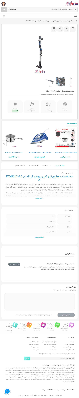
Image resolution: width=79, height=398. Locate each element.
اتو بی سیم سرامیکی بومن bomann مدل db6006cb (38, 152)
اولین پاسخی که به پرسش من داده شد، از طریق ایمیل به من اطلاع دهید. (33, 315)
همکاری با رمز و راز (69, 347)
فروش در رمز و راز (69, 344)
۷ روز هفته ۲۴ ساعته (65, 110)
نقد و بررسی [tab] (58, 165)
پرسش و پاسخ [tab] (19, 165)
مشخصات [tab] (46, 165)
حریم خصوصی (52, 350)
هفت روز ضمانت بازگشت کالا (31, 110)
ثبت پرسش (66, 315)
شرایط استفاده (52, 347)
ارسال (27, 358)
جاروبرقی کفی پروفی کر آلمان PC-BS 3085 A (38, 21)
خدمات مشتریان (51, 337)
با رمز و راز (71, 337)
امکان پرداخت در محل (48, 110)
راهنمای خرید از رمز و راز (32, 337)
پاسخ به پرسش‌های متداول (49, 342)
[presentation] (75, 143)
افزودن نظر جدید (14, 264)
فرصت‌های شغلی (69, 350)
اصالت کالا (14, 110)
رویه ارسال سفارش (34, 344)
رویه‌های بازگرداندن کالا (50, 344)
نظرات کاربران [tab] (33, 165)
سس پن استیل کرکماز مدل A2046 (13, 152)
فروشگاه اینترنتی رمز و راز (68, 21)
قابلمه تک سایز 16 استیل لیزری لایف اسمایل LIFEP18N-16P (62, 152)
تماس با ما (36, 350)
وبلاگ (72, 342)
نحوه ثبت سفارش (34, 342)
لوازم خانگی (56, 21)
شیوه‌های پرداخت (34, 347)
